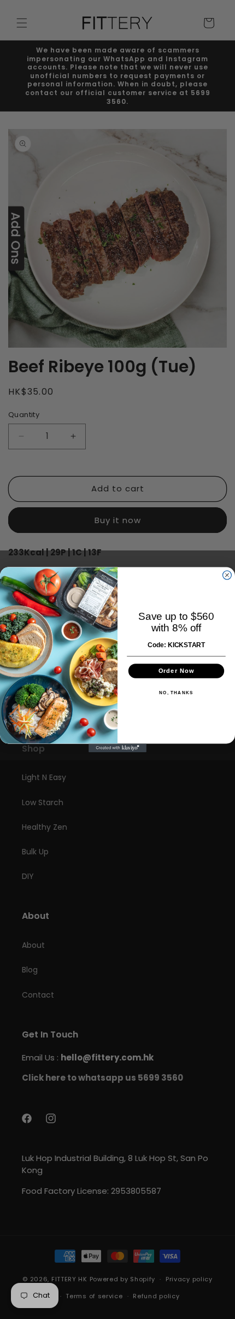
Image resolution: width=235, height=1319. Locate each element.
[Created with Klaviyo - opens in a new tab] (117, 747)
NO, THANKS (176, 692)
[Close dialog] (227, 575)
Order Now (176, 670)
